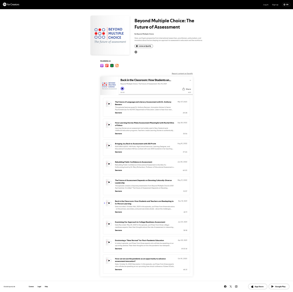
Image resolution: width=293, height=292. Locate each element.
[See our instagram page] (236, 286)
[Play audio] (190, 80)
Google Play (280, 286)
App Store (259, 286)
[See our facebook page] (225, 286)
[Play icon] (122, 88)
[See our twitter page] (230, 286)
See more (118, 113)
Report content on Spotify (182, 73)
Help (46, 287)
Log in (265, 4)
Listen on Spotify (145, 46)
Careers (31, 287)
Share (188, 89)
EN (287, 4)
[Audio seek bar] (156, 94)
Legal (39, 287)
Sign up (275, 4)
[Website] (135, 52)
